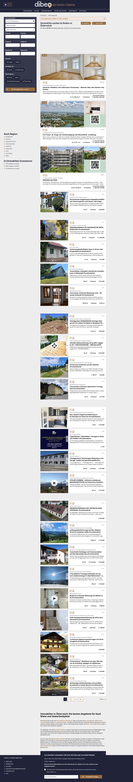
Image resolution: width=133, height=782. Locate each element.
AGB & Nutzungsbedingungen (16, 769)
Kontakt (8, 766)
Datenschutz (10, 771)
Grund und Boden (60, 11)
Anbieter (8, 58)
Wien (7, 156)
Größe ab (8, 42)
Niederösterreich (11, 141)
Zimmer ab (8, 50)
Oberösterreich (10, 144)
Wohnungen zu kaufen (12, 166)
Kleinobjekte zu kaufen (12, 164)
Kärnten (8, 139)
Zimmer (99, 721)
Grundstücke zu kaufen (13, 168)
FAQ (7, 773)
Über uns (9, 761)
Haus (93, 721)
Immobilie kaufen (59, 730)
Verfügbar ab (9, 66)
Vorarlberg (9, 153)
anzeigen (20, 89)
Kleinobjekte (73, 11)
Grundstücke (58, 722)
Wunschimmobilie (46, 745)
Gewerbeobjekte (46, 11)
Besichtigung (9, 74)
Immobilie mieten (59, 739)
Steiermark (9, 148)
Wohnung (86, 721)
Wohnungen (27, 11)
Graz (91, 724)
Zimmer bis (24, 50)
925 (80, 699)
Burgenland (9, 137)
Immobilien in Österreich (64, 721)
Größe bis (23, 42)
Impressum (9, 764)
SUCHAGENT (86, 23)
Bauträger (82, 11)
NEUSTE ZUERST (99, 23)
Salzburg (8, 146)
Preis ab (7, 33)
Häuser (36, 11)
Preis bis (23, 33)
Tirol (7, 151)
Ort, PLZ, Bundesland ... (10, 18)
